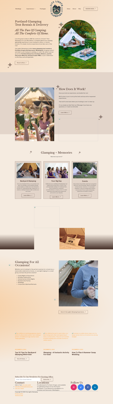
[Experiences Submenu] (35, 9)
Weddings (18, 8)
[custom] (81, 387)
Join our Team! (19, 388)
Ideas (68, 8)
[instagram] (74, 387)
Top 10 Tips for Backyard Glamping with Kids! (25, 354)
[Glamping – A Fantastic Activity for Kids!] (56, 339)
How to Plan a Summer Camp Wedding (84, 354)
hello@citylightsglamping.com (24, 386)
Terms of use (19, 395)
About (74, 8)
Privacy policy (19, 393)
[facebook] (88, 387)
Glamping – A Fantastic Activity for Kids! (56, 354)
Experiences (30, 8)
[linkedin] (95, 387)
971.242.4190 (26, 385)
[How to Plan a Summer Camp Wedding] (85, 339)
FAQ (79, 8)
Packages (43, 8)
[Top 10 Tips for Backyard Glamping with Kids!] (28, 339)
